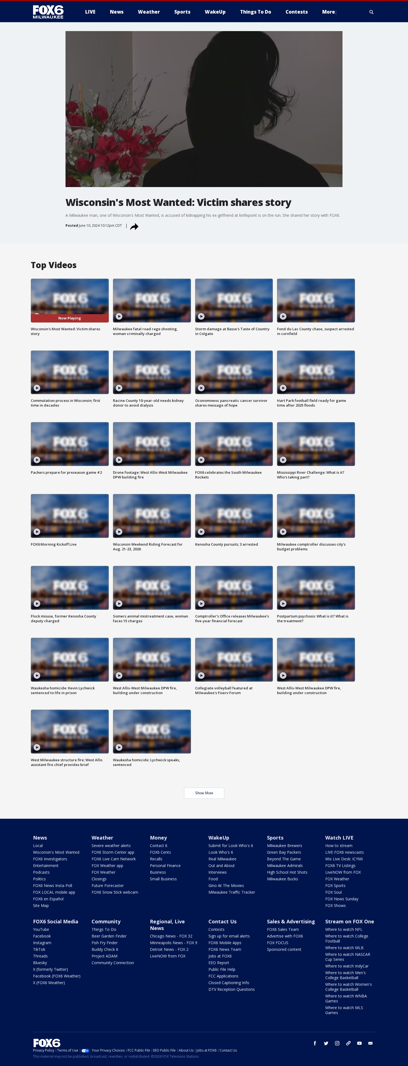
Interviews (217, 872)
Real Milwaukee (222, 858)
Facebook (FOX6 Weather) (56, 976)
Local (38, 845)
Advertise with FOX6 (285, 936)
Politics (39, 878)
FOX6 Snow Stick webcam (115, 892)
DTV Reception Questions (231, 989)
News (40, 837)
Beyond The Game (284, 858)
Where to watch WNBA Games (346, 998)
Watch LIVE (339, 837)
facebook (315, 1043)
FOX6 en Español (48, 898)
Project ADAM (104, 956)
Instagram (42, 942)
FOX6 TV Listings (340, 865)
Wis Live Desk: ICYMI (344, 858)
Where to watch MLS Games (344, 1010)
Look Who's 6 (220, 852)
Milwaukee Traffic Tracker (231, 892)
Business (158, 872)
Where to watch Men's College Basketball (345, 975)
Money (158, 837)
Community (106, 921)
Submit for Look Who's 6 (230, 845)
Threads (40, 956)
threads (348, 1043)
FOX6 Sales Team (283, 929)
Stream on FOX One (349, 921)
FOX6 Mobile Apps (224, 942)
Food (213, 878)
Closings (99, 878)
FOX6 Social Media (55, 921)
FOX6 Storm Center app (113, 852)
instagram (337, 1043)
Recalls (156, 858)
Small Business (163, 878)
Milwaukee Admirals (285, 865)
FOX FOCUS (277, 942)
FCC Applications (223, 976)
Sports (275, 837)
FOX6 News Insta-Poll (52, 885)
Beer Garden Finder (109, 936)
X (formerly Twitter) (50, 969)
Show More (204, 793)
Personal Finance (165, 865)
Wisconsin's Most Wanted (56, 852)
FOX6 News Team (224, 949)
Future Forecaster (108, 885)
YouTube (41, 929)
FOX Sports (335, 885)
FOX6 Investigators (50, 858)
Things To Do (104, 929)
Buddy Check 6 (105, 949)
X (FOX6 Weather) (49, 982)
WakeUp (218, 837)
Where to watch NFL (343, 929)
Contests (216, 929)
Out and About (221, 865)
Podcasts (41, 872)
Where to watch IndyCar (347, 966)
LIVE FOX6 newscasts (344, 852)
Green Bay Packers (284, 852)
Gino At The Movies (226, 885)
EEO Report (218, 962)
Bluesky (40, 962)
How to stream (338, 845)
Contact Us (222, 921)
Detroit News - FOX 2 (169, 949)
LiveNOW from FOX (343, 872)
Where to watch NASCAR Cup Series (347, 957)
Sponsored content (284, 949)
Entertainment (46, 865)
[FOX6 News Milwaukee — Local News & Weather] (51, 12)
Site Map (41, 905)
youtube (359, 1043)
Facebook (42, 936)
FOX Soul (333, 892)
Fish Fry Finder (105, 942)
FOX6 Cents (160, 852)
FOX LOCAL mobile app (54, 892)
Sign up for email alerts (229, 936)
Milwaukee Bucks (282, 878)
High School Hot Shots (287, 872)
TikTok (39, 949)
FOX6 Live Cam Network (114, 858)
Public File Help (221, 969)
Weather (102, 837)
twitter (326, 1043)
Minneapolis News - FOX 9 (173, 942)
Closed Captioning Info (228, 982)
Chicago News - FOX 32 (171, 936)
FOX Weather (103, 872)
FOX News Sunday (341, 898)
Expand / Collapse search (371, 12)
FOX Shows (335, 905)
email (370, 1043)
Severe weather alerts (111, 845)
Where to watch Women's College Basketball (348, 987)
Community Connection (113, 962)
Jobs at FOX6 (220, 956)
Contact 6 (158, 845)
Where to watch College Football (346, 938)
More (328, 12)
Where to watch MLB (344, 947)
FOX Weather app (107, 865)
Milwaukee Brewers (284, 845)
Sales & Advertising (291, 921)
